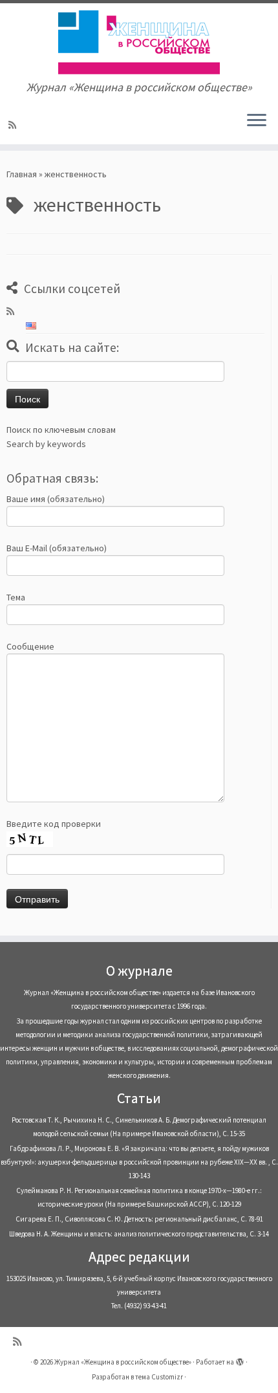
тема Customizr (159, 1376)
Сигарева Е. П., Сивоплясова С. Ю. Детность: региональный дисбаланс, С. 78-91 (139, 1218)
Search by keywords (46, 444)
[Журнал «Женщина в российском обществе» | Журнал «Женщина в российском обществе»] (139, 42)
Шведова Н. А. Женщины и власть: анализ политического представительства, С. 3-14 (139, 1233)
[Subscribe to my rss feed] (14, 125)
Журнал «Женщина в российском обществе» (122, 1361)
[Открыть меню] (256, 121)
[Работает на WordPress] (239, 1359)
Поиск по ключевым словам (61, 429)
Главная (21, 174)
